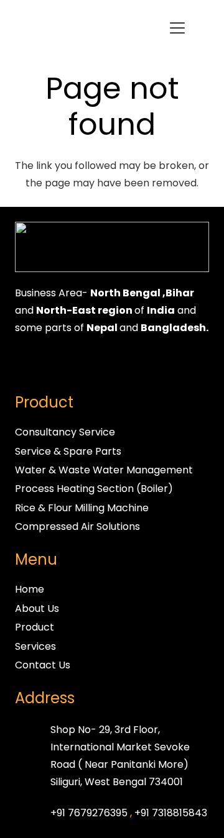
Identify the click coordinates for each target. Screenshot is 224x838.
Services (35, 646)
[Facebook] (27, 364)
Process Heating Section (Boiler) (94, 488)
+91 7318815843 (170, 813)
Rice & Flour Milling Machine (82, 508)
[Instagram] (52, 364)
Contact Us (42, 665)
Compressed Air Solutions (77, 526)
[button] (177, 27)
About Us (37, 608)
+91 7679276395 (89, 813)
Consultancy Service (65, 432)
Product (34, 627)
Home (29, 589)
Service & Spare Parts (68, 451)
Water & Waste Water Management (104, 470)
